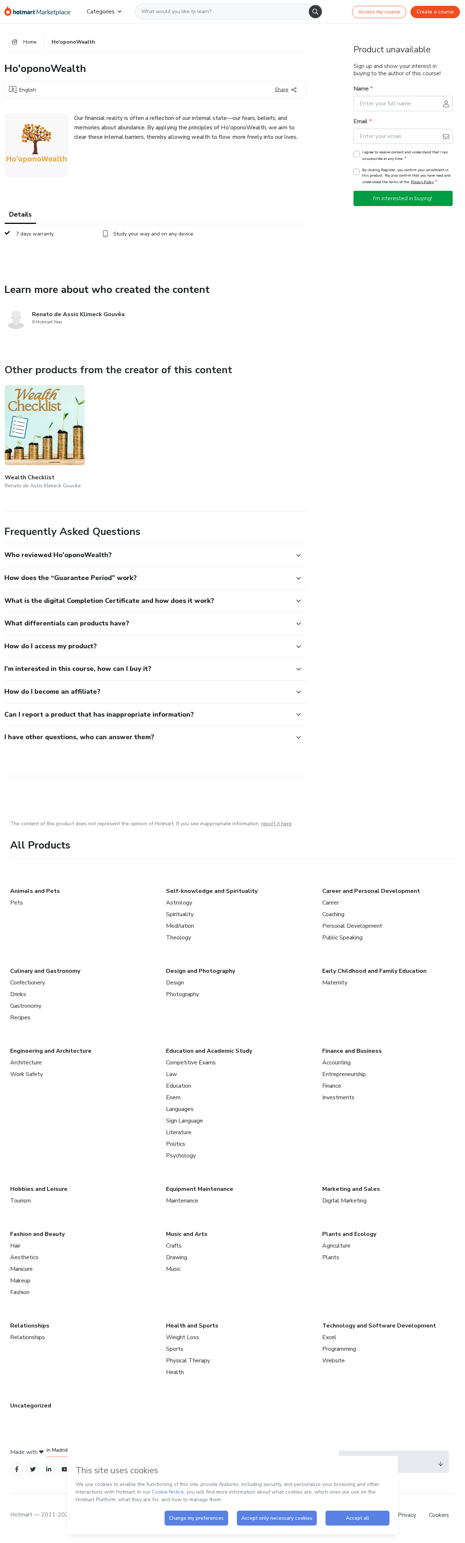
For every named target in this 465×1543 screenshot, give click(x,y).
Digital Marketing (344, 1201)
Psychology (181, 1156)
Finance (331, 1086)
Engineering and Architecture (51, 1051)
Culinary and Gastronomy (45, 971)
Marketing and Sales (351, 1189)
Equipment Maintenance (199, 1189)
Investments (338, 1097)
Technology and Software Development (379, 1326)
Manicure (21, 1269)
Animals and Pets (35, 891)
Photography (182, 994)
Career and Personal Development (371, 891)
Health (175, 1372)
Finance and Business (352, 1051)
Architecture (26, 1063)
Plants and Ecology (349, 1234)
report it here (276, 823)
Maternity (334, 983)
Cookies (439, 1515)
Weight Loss (182, 1337)
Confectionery (27, 983)
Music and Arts (186, 1234)
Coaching (333, 914)
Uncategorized (30, 1406)
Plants (330, 1257)
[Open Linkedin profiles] (48, 1469)
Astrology (179, 903)
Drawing (176, 1257)
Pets (16, 903)
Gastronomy (25, 1006)
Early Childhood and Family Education (374, 971)
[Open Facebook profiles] (17, 1469)
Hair (15, 1246)
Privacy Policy (422, 182)
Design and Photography (200, 971)
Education (178, 1086)
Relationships (29, 1326)
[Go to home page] (39, 11)
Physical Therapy (188, 1361)
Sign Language (184, 1121)
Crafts (174, 1246)
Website (333, 1361)
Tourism (20, 1201)
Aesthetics (24, 1257)
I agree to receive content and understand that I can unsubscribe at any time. (405, 155)
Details (20, 214)
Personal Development (352, 926)
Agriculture (336, 1246)
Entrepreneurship (344, 1074)
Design (175, 983)
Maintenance (182, 1201)
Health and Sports (192, 1326)
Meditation (180, 926)
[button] (147, 555)
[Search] (315, 11)
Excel (329, 1337)
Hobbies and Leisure (39, 1189)
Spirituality (180, 914)
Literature (178, 1132)
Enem (173, 1097)
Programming (339, 1349)
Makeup (20, 1281)
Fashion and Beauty (37, 1234)
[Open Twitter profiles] (33, 1469)
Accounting (336, 1063)
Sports (174, 1349)
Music (173, 1269)
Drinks (18, 994)
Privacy (407, 1515)
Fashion (19, 1292)
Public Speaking (342, 938)
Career (330, 903)
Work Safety (26, 1074)
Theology (178, 938)
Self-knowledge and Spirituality (212, 891)
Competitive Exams (191, 1063)
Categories (101, 12)
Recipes (20, 1018)
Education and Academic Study (209, 1051)
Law (171, 1074)
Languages (180, 1109)
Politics (175, 1144)
